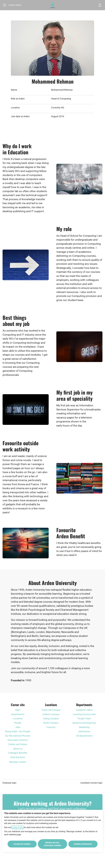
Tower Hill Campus (51, 710)
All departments (84, 735)
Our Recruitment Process (17, 735)
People (17, 722)
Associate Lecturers (18, 740)
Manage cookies (17, 762)
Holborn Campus (51, 714)
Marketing (84, 727)
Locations (18, 718)
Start (17, 710)
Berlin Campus (51, 722)
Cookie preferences (83, 844)
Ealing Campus (51, 718)
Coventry (51, 727)
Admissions (84, 731)
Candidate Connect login (91, 783)
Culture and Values (17, 744)
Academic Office (84, 710)
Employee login (9, 783)
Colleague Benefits (17, 752)
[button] (99, 5)
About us (17, 748)
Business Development (84, 722)
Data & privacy (17, 757)
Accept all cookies (22, 844)
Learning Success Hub (84, 714)
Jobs (17, 727)
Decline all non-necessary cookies (52, 844)
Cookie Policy (17, 827)
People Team (84, 718)
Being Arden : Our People (17, 731)
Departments (17, 714)
